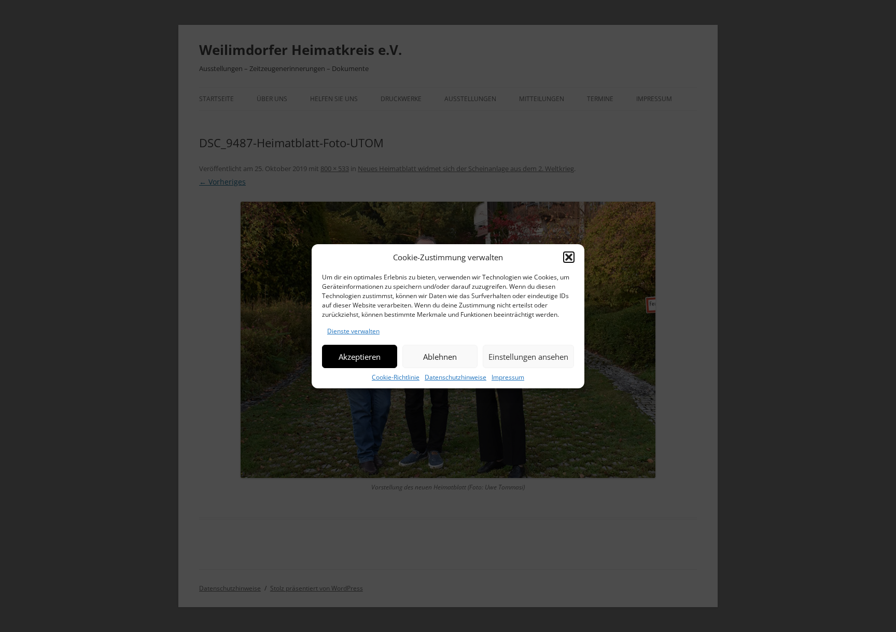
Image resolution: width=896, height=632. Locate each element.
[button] (569, 257)
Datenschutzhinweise (455, 377)
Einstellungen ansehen (528, 356)
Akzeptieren (360, 356)
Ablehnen (440, 356)
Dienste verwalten (353, 331)
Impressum (508, 377)
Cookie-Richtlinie (395, 377)
